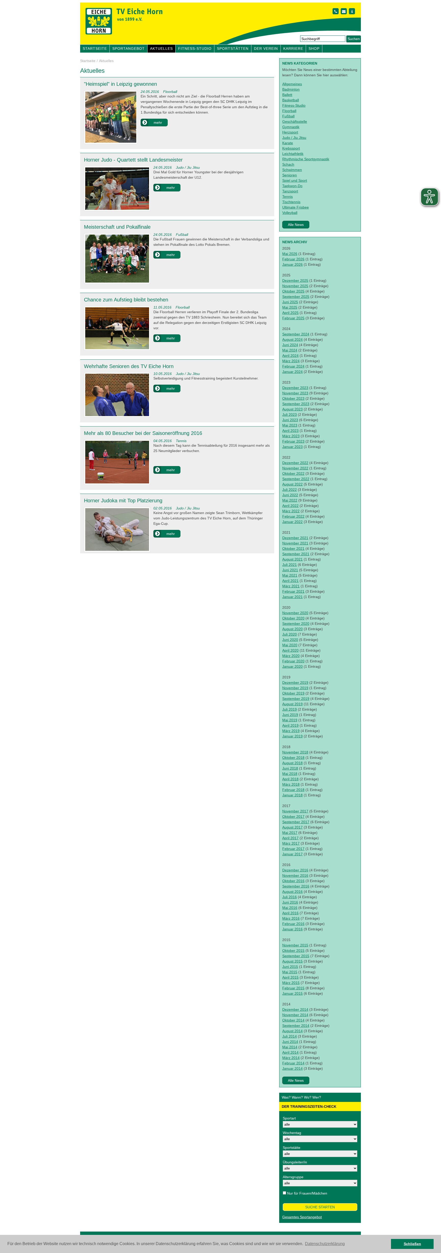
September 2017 (295, 822)
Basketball (290, 100)
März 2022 (291, 511)
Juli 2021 (289, 565)
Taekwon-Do (292, 186)
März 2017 (291, 843)
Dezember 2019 (295, 682)
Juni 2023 (290, 420)
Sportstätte (291, 1148)
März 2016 (291, 918)
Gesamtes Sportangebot (302, 1217)
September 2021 (295, 554)
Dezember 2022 (295, 463)
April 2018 (290, 779)
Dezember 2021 (295, 538)
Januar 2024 (292, 372)
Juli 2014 (289, 1036)
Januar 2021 (292, 597)
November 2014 (295, 1015)
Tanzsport (290, 191)
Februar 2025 (293, 318)
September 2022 (295, 479)
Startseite (95, 48)
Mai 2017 (289, 833)
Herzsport (290, 132)
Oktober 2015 (293, 950)
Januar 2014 (292, 1068)
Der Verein (266, 48)
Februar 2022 (293, 516)
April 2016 (290, 913)
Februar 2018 (293, 790)
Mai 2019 (289, 720)
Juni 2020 (290, 640)
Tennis (287, 196)
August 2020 (292, 629)
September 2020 (295, 624)
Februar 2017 (293, 849)
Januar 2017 (292, 854)
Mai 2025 (289, 307)
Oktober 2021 (293, 548)
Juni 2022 (290, 495)
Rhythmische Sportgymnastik (305, 159)
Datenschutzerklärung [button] (325, 1244)
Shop (314, 48)
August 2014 (292, 1031)
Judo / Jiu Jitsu (294, 138)
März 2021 (291, 586)
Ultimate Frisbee (295, 207)
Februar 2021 (293, 591)
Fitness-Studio (195, 48)
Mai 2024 (289, 350)
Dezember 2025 (295, 280)
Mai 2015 (289, 972)
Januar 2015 (292, 993)
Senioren (289, 175)
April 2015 (290, 977)
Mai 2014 (289, 1047)
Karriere (293, 48)
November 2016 (295, 875)
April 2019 (290, 725)
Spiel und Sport (294, 180)
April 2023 (290, 431)
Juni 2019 (290, 715)
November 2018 (295, 752)
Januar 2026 (292, 264)
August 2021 (292, 559)
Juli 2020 (289, 634)
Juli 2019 (289, 709)
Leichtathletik (292, 154)
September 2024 (295, 334)
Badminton (291, 89)
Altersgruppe (293, 1177)
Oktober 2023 (293, 398)
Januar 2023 (292, 447)
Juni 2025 (290, 302)
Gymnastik (290, 127)
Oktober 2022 (293, 473)
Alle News (296, 225)
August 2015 (292, 961)
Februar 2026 (293, 259)
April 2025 (290, 313)
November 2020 (295, 613)
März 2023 (291, 436)
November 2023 (295, 393)
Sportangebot (128, 48)
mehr (158, 122)
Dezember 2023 (295, 388)
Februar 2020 (293, 661)
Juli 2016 (289, 897)
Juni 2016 (290, 902)
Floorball (289, 111)
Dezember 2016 (295, 870)
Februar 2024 (293, 366)
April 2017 (290, 838)
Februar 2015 (293, 988)
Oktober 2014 (293, 1020)
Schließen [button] (412, 1244)
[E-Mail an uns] (343, 11)
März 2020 (291, 656)
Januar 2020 (292, 666)
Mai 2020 (289, 645)
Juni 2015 (290, 967)
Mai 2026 (289, 254)
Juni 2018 (290, 768)
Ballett (287, 95)
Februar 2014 (293, 1063)
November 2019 (295, 688)
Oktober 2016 (293, 881)
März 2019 (291, 731)
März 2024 (291, 361)
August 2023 (292, 409)
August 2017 (292, 827)
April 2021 (290, 581)
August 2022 (292, 484)
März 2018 (291, 784)
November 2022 (295, 468)
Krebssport (291, 148)
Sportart (289, 1118)
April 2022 (290, 506)
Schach (288, 164)
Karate (287, 143)
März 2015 (291, 983)
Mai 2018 (289, 774)
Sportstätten (233, 48)
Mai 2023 (289, 425)
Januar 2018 (292, 795)
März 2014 (291, 1058)
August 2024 (292, 339)
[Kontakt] (335, 11)
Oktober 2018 (293, 758)
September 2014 (295, 1026)
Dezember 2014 (295, 1009)
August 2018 (292, 763)
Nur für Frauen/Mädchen (307, 1193)
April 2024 (290, 356)
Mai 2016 (289, 908)
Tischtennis (291, 202)
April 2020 (290, 650)
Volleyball (289, 213)
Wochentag (292, 1133)
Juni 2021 (290, 570)
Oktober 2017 (293, 816)
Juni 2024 (290, 345)
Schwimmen (292, 170)
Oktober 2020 (293, 618)
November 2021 (295, 543)
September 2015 (295, 956)
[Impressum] (352, 11)
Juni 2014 (290, 1042)
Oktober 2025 (293, 291)
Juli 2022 (289, 490)
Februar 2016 (293, 924)
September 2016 (295, 886)
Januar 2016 (292, 929)
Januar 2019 (292, 736)
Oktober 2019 (293, 693)
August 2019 (292, 704)
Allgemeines (292, 84)
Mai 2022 (289, 500)
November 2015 (295, 945)
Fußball (288, 116)
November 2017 (295, 811)
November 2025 (295, 286)
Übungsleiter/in (295, 1162)
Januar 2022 (292, 522)
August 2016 (292, 892)
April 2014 (290, 1052)
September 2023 (295, 404)
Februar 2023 (293, 441)
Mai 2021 (289, 575)
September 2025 (295, 297)
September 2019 (295, 699)
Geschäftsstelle (294, 121)
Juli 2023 (289, 414)
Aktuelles (161, 48)
